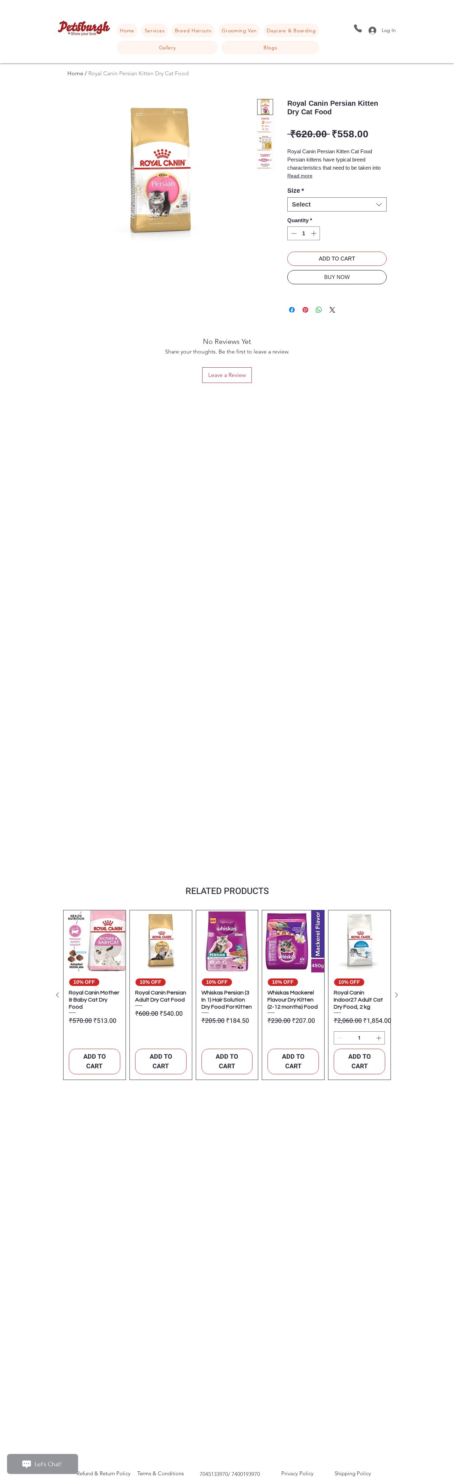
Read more (299, 176)
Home (75, 73)
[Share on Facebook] (292, 310)
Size (295, 190)
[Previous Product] (57, 995)
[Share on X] (332, 310)
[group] (227, 995)
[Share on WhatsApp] (319, 310)
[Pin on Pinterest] (305, 310)
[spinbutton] (304, 233)
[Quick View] (94, 941)
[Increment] (314, 233)
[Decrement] (293, 233)
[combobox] (337, 204)
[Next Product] (396, 995)
